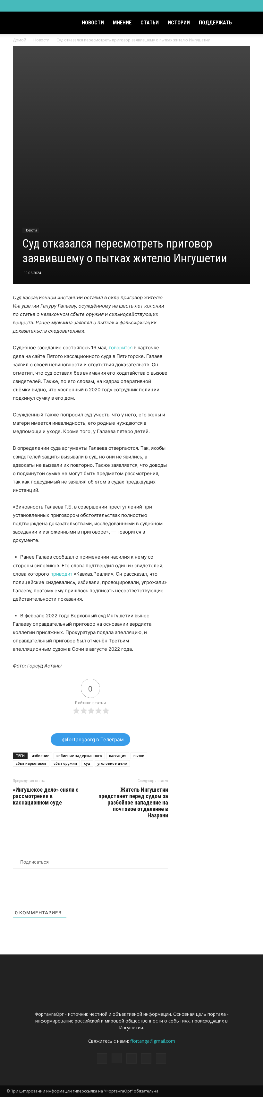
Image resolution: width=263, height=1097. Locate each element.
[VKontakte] (241, 6)
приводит (61, 574)
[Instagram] (220, 6)
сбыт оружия (65, 763)
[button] (249, 23)
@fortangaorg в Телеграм (92, 739)
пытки (138, 755)
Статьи (149, 23)
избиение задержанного (79, 755)
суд (87, 763)
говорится (120, 347)
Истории (179, 23)
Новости (93, 23)
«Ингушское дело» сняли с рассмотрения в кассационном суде (46, 796)
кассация (117, 755)
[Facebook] (209, 6)
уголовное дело (112, 763)
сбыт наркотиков (31, 763)
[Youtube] (252, 6)
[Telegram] (230, 6)
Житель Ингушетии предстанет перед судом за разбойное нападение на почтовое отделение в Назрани (133, 803)
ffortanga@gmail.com (152, 1041)
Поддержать (215, 23)
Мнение (122, 23)
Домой (19, 40)
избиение (40, 755)
